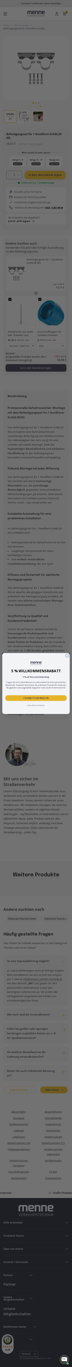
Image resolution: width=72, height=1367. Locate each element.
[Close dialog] (67, 655)
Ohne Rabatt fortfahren (36, 705)
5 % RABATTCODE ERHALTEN (36, 698)
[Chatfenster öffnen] (64, 1360)
